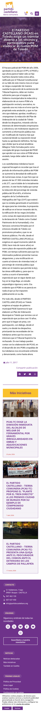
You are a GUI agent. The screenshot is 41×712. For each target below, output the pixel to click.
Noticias (9, 653)
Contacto (9, 585)
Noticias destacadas (11, 659)
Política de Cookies (11, 689)
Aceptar (6, 708)
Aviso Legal (8, 685)
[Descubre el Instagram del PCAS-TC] (8, 626)
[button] (37, 14)
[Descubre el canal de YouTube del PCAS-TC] (33, 626)
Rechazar (17, 708)
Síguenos (9, 613)
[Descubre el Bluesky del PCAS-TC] (20, 626)
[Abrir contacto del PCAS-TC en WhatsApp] (20, 633)
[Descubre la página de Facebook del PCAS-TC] (27, 626)
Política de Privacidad (12, 682)
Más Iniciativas (20, 393)
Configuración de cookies (13, 692)
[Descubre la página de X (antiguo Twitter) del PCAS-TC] (14, 626)
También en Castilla (11, 666)
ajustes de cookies (23, 704)
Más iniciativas (9, 662)
